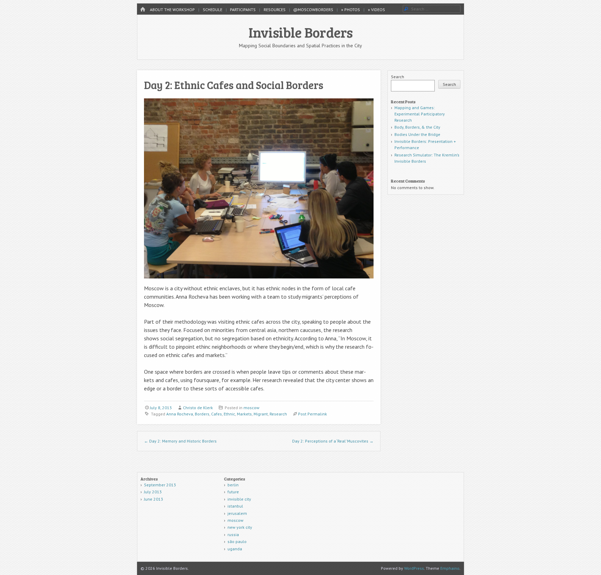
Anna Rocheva (179, 413)
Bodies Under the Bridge (417, 134)
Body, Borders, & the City (417, 127)
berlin (233, 484)
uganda (234, 548)
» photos (350, 9)
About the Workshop (172, 9)
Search (397, 76)
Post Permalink (312, 413)
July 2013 (153, 491)
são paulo (237, 541)
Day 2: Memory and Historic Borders (180, 441)
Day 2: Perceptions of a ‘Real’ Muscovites (333, 441)
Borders (202, 413)
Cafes (216, 413)
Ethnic (229, 413)
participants (243, 9)
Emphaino (449, 568)
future (233, 491)
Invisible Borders (301, 32)
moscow (251, 407)
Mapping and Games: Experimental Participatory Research (419, 114)
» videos (376, 9)
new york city (239, 527)
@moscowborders (313, 9)
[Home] (142, 9)
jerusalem (237, 513)
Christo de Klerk (198, 407)
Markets (244, 413)
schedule (212, 9)
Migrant (261, 413)
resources (275, 9)
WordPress (414, 568)
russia (233, 534)
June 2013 (153, 499)
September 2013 (160, 484)
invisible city (239, 499)
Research (278, 413)
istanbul (235, 506)
